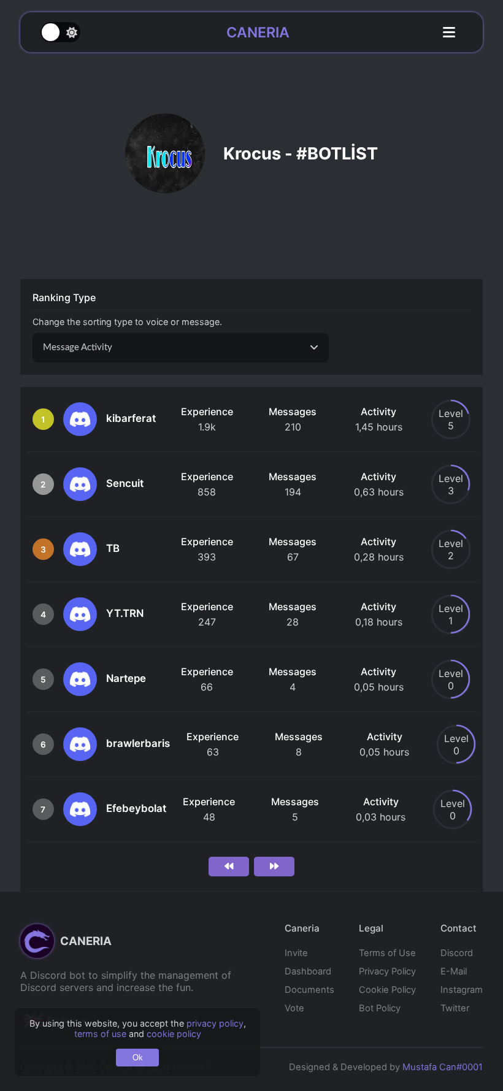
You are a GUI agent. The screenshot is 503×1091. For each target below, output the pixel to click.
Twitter (454, 1008)
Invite (296, 953)
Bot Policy (380, 1008)
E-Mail (453, 971)
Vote (294, 1008)
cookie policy (174, 1033)
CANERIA (258, 32)
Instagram (461, 989)
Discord (456, 953)
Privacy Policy (387, 971)
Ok (137, 1057)
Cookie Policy (387, 989)
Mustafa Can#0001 (442, 1067)
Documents (309, 989)
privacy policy (215, 1023)
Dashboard (308, 971)
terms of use (100, 1033)
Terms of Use (387, 953)
